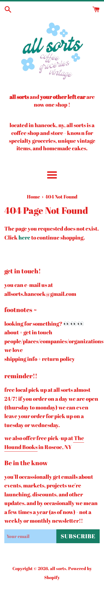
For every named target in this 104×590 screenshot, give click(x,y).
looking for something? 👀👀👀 (44, 323)
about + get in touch (28, 332)
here (24, 237)
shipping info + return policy (39, 359)
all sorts (58, 568)
